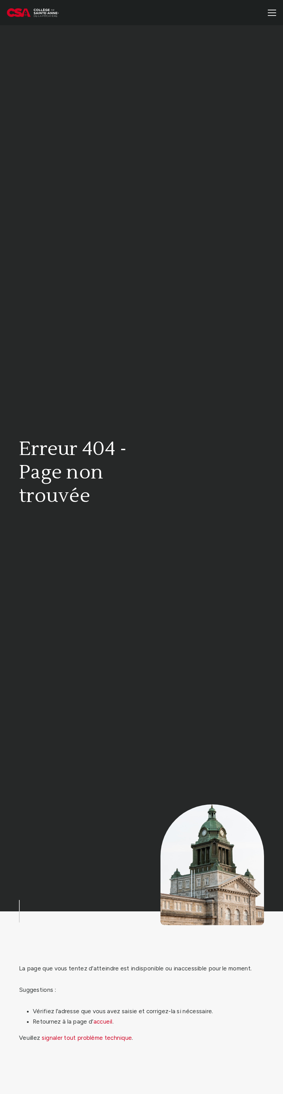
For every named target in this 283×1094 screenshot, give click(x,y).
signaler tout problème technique (87, 1037)
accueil (103, 1021)
